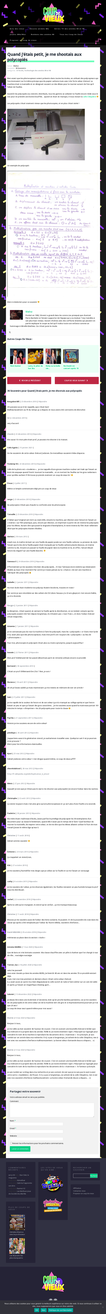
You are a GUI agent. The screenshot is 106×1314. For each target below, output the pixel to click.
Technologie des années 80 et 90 (37, 70)
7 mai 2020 (27, 947)
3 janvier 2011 (22, 605)
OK (37, 1310)
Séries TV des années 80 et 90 (69, 29)
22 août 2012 (24, 798)
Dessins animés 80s (39, 29)
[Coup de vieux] (53, 24)
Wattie (10, 1018)
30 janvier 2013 (23, 813)
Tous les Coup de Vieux (71, 34)
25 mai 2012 (19, 753)
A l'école (20, 70)
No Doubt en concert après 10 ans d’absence (70, 367)
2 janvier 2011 (22, 582)
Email (12, 1128)
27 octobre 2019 (19, 865)
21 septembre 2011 (24, 718)
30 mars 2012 (21, 536)
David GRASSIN (13, 932)
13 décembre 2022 (23, 994)
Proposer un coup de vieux (23, 40)
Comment (14, 1101)
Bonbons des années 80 (42, 34)
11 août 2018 (22, 835)
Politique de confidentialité (60, 1310)
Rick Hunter (15, 366)
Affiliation (77, 1188)
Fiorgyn (10, 605)
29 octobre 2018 (29, 932)
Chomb (10, 434)
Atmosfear (21, 1180)
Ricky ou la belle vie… (53, 367)
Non (43, 1310)
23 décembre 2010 (29, 401)
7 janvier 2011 (22, 626)
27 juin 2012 (19, 783)
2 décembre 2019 (18, 418)
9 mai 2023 (20, 1018)
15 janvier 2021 (26, 447)
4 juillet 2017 (19, 483)
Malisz (16, 66)
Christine (11, 835)
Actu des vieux (17, 29)
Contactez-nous (79, 1191)
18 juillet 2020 (26, 965)
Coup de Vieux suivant (74, 380)
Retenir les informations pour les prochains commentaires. (38, 1143)
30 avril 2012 (23, 732)
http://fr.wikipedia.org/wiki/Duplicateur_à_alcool (28, 774)
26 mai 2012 (27, 768)
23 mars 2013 (22, 851)
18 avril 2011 (22, 682)
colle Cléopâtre (89, 96)
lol (8, 418)
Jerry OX (12, 1175)
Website (13, 1136)
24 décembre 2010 (26, 561)
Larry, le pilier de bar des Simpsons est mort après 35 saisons (35, 367)
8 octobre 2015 (20, 881)
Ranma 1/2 (21, 1188)
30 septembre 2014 (25, 666)
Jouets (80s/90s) (18, 34)
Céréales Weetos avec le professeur (17, 1233)
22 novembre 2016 (22, 899)
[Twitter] (10, 332)
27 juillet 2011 (19, 697)
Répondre (43, 401)
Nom (12, 1120)
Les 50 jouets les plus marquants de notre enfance (17, 1256)
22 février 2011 (22, 652)
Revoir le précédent (31, 380)
